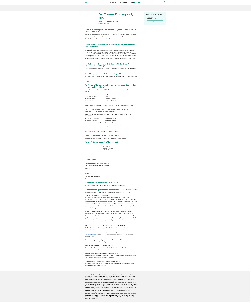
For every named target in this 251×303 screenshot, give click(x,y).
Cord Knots (89, 101)
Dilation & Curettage (110, 101)
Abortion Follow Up (110, 118)
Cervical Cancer (90, 98)
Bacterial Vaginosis (91, 96)
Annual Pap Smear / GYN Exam (94, 123)
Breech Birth (108, 96)
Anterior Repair (90, 125)
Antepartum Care (110, 123)
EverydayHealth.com (91, 230)
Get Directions (106, 152)
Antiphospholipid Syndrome (112, 94)
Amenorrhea (89, 94)
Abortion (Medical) (91, 120)
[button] (165, 2)
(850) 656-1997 (111, 248)
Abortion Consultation (92, 118)
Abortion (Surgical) (110, 120)
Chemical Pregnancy (110, 98)
